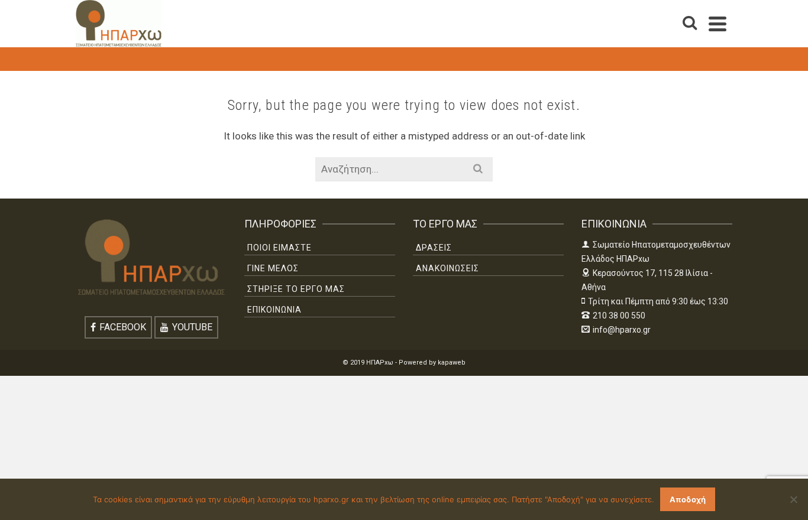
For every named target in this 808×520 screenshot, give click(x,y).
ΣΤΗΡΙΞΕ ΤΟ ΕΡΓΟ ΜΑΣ (296, 289)
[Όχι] (793, 499)
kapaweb (452, 362)
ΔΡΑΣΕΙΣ (434, 247)
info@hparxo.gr (622, 329)
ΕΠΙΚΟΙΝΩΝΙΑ (274, 309)
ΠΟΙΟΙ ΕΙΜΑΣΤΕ (279, 247)
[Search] (690, 23)
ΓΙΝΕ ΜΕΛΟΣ (273, 268)
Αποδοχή (688, 499)
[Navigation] (717, 23)
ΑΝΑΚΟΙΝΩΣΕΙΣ (447, 268)
